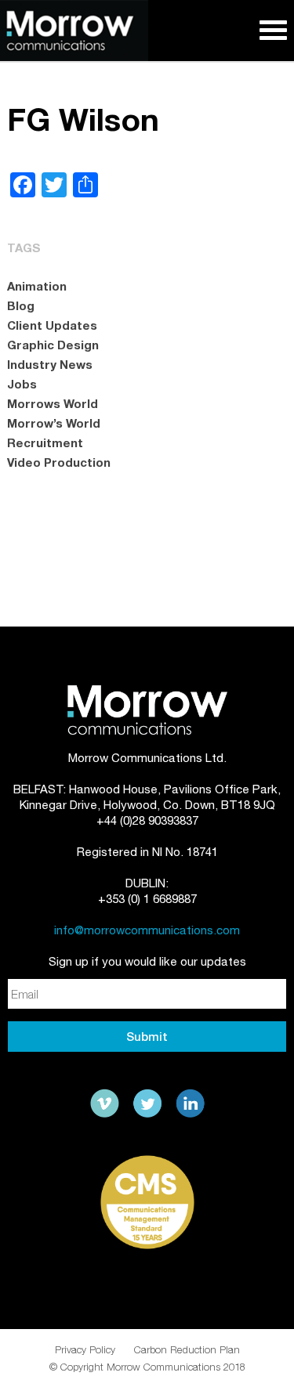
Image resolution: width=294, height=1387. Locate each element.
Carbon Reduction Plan (187, 1349)
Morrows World (52, 403)
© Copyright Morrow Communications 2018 (147, 1366)
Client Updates (52, 325)
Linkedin (190, 1103)
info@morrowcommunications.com (147, 930)
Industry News (50, 364)
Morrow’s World (53, 423)
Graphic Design (53, 345)
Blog (20, 305)
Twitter (147, 1103)
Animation (37, 286)
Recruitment (45, 442)
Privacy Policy (85, 1349)
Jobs (22, 384)
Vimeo (105, 1103)
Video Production (59, 462)
